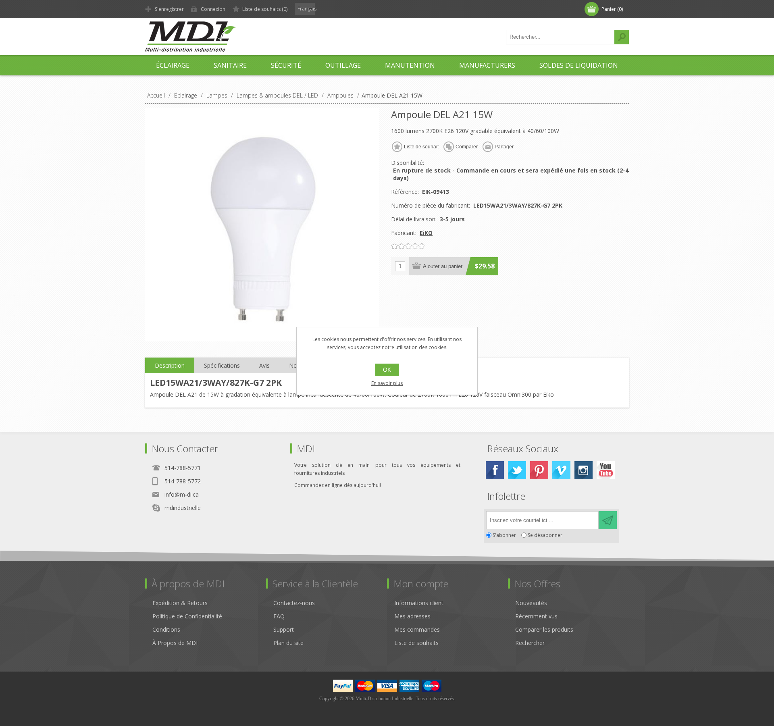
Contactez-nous (294, 603)
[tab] (169, 366)
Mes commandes (417, 629)
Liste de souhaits (416, 643)
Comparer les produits (544, 629)
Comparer (467, 147)
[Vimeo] (561, 470)
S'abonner (504, 535)
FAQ (279, 616)
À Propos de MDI (175, 643)
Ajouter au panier (442, 266)
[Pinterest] (539, 470)
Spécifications (222, 365)
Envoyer (608, 520)
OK (387, 369)
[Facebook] (495, 470)
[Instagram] (583, 470)
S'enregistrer (169, 9)
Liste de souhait (421, 147)
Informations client (418, 603)
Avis (264, 365)
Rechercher (621, 37)
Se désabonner (545, 535)
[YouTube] (606, 470)
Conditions (166, 629)
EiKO (426, 233)
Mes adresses (412, 616)
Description (170, 365)
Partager (504, 147)
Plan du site (288, 643)
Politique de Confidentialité (187, 616)
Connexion (213, 9)
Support (283, 629)
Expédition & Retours (180, 603)
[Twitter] (517, 470)
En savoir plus (387, 383)
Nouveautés (531, 603)
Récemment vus (536, 616)
